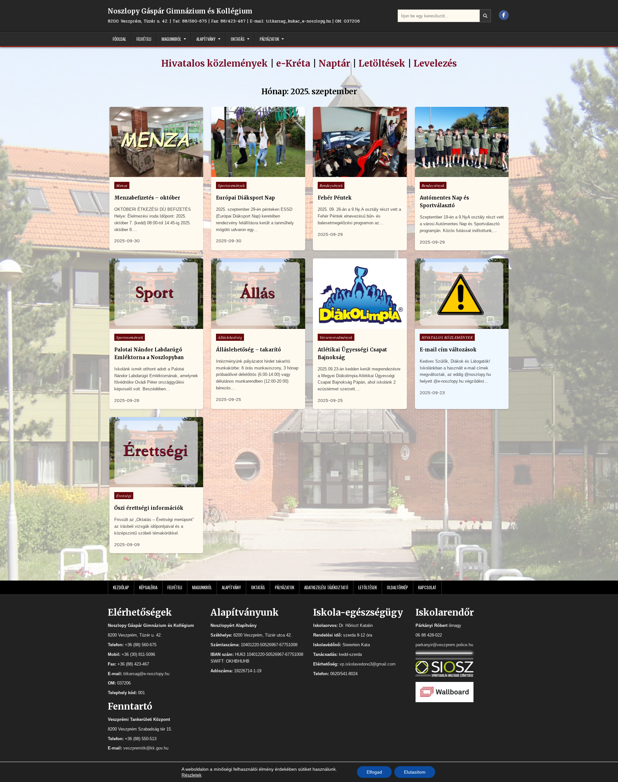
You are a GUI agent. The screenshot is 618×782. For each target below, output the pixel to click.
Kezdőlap (121, 587)
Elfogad (374, 772)
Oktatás (238, 39)
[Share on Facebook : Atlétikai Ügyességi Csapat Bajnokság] (359, 325)
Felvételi (143, 39)
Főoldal (119, 39)
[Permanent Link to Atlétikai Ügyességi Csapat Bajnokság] (360, 293)
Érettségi (123, 495)
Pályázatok (269, 39)
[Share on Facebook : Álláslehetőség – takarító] (257, 325)
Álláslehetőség (230, 337)
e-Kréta (293, 63)
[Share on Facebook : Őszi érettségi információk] (155, 483)
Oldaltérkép (397, 587)
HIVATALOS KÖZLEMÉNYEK (447, 337)
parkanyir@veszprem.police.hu (444, 644)
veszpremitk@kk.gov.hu (145, 748)
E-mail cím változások (448, 350)
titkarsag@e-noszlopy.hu (146, 673)
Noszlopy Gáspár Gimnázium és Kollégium (180, 11)
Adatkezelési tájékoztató (326, 587)
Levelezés (435, 63)
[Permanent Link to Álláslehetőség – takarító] (258, 293)
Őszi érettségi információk (148, 508)
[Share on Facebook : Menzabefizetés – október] (155, 173)
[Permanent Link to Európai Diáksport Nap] (258, 142)
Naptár (334, 63)
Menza (121, 185)
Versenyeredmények (336, 337)
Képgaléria (148, 587)
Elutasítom (415, 772)
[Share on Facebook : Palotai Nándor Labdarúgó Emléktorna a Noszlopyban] (155, 325)
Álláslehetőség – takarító (248, 350)
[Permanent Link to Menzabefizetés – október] (156, 142)
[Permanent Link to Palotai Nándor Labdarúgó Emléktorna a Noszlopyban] (156, 293)
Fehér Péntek (335, 198)
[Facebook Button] (504, 15)
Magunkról (171, 39)
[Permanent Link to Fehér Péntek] (360, 142)
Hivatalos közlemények (214, 63)
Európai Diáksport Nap (245, 198)
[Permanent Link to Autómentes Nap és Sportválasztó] (462, 142)
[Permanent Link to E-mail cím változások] (462, 293)
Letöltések (382, 63)
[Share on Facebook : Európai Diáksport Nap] (257, 173)
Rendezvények (331, 185)
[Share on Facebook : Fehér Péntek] (359, 173)
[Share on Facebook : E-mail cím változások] (460, 325)
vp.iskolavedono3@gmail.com (368, 664)
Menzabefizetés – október (147, 198)
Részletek (191, 774)
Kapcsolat (427, 587)
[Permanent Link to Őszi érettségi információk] (156, 452)
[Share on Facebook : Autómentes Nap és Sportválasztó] (460, 173)
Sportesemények (231, 185)
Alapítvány (206, 39)
